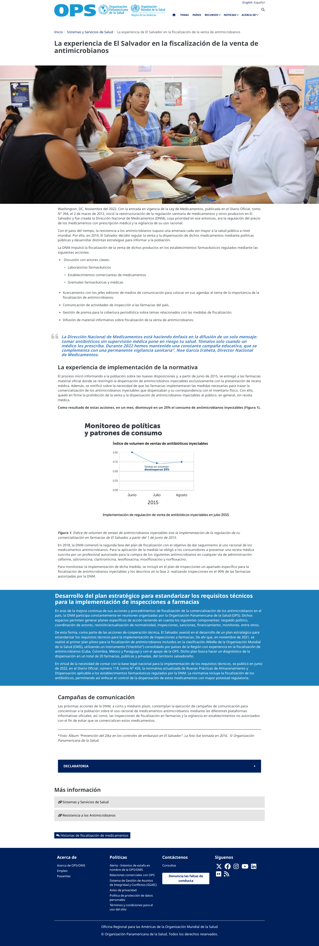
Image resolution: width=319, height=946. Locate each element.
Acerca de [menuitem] (249, 15)
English (247, 2)
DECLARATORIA (76, 766)
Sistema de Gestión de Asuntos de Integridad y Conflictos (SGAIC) (133, 882)
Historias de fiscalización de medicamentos (94, 835)
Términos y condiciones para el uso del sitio (131, 907)
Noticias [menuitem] (230, 15)
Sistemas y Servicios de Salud (90, 32)
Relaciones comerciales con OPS (132, 875)
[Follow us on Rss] (226, 875)
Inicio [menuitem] (174, 15)
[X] (219, 868)
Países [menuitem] (197, 15)
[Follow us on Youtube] (245, 868)
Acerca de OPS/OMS (71, 865)
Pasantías (64, 876)
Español (259, 2)
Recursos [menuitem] (211, 15)
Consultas (169, 865)
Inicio (58, 32)
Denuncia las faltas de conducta (186, 878)
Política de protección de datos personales (131, 897)
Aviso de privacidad (123, 890)
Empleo (62, 871)
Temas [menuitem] (184, 15)
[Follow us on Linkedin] (253, 868)
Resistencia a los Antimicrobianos (89, 815)
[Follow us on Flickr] (218, 875)
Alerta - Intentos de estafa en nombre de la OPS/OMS (130, 867)
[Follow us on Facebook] (228, 868)
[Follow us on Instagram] (236, 868)
